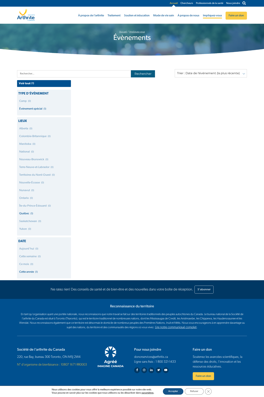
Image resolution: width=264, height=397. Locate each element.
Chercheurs (186, 3)
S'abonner (204, 289)
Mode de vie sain (163, 15)
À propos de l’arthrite (91, 15)
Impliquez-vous (212, 15)
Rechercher (143, 73)
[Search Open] (244, 3)
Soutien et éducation (137, 15)
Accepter (173, 391)
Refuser (194, 391)
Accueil (174, 3)
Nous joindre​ (233, 3)
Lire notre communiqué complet (175, 327)
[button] (211, 73)
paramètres (148, 393)
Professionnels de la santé (209, 3)
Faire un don (203, 376)
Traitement (114, 15)
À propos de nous (188, 15)
